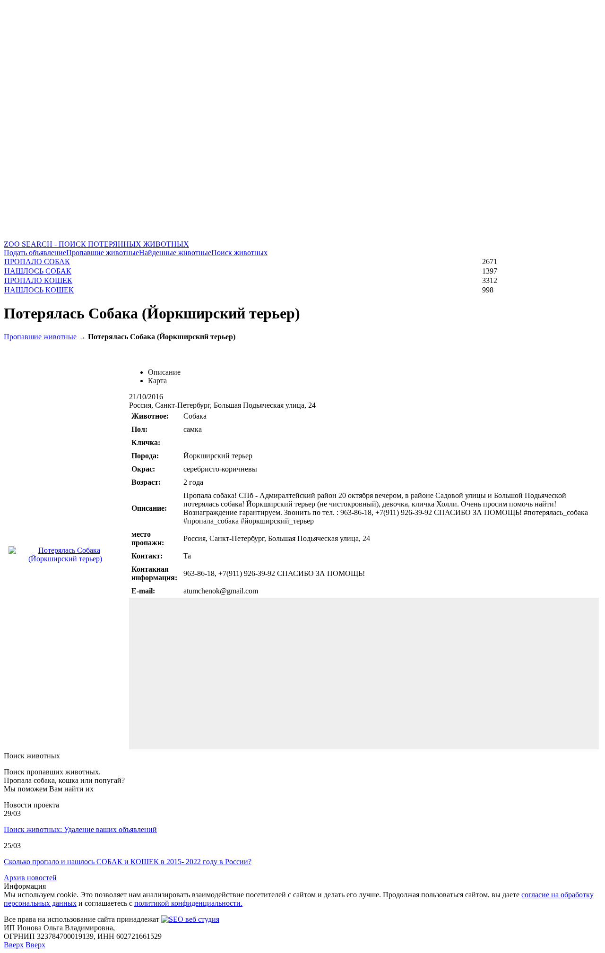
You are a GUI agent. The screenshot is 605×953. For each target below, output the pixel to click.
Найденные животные (175, 253)
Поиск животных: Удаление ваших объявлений (80, 829)
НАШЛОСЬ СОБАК (37, 271)
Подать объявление (35, 253)
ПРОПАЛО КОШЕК (38, 280)
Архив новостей (30, 878)
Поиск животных (239, 253)
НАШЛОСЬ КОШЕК (39, 290)
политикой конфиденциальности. (188, 903)
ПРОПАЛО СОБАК (37, 262)
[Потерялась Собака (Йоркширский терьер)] (65, 559)
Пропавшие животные (102, 253)
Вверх (14, 945)
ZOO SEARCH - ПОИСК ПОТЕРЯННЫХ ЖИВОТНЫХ (96, 244)
